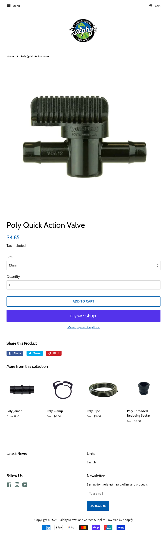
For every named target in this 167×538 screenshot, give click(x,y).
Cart (157, 6)
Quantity (13, 277)
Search (91, 462)
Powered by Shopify (120, 520)
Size (10, 257)
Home (10, 56)
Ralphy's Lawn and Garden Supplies (82, 520)
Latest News (17, 453)
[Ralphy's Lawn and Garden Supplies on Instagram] (17, 485)
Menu (16, 6)
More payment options (83, 327)
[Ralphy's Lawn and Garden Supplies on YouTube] (24, 485)
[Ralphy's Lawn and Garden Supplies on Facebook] (9, 485)
